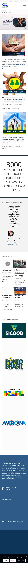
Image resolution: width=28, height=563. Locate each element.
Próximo (22, 207)
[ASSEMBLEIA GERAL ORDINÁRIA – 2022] (20, 291)
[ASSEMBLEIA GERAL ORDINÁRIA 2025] (8, 264)
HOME (4, 11)
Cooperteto (7, 489)
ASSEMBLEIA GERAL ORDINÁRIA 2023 (7, 296)
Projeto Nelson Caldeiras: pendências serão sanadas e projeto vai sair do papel (19, 272)
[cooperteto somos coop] (11, 5)
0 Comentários (5, 273)
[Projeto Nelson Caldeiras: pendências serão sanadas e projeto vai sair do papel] (20, 264)
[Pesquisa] (20, 5)
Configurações (21, 560)
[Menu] (24, 5)
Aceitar (6, 560)
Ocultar (12, 560)
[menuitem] (20, 5)
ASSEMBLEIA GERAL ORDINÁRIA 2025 (7, 269)
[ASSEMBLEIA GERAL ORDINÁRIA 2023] (8, 291)
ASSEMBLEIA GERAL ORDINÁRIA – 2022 (19, 296)
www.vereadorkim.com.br (13, 244)
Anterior (5, 207)
